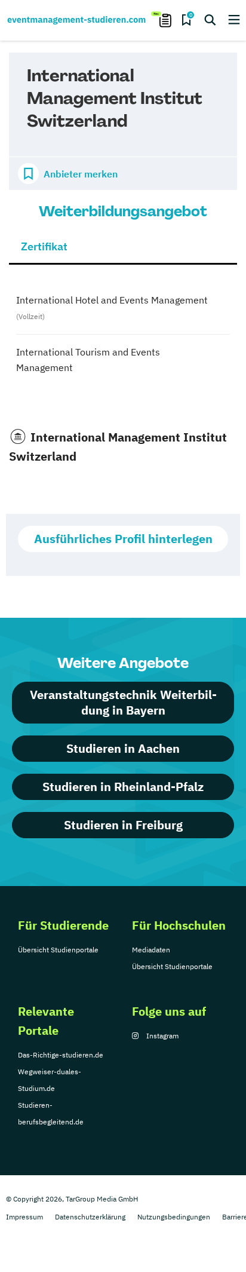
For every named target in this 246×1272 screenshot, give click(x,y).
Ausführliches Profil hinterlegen (123, 539)
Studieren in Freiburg (123, 825)
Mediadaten (151, 949)
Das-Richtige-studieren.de (60, 1054)
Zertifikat (44, 246)
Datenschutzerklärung (90, 1216)
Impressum (24, 1216)
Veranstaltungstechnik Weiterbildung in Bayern (123, 702)
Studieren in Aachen (123, 748)
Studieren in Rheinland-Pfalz (123, 786)
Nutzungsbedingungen (173, 1216)
